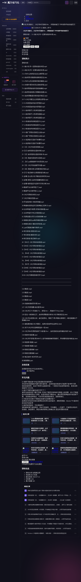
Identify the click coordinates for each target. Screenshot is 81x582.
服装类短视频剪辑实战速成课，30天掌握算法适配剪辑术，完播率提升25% (68, 450)
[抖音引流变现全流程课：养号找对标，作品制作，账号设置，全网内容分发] (26, 450)
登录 (75, 2)
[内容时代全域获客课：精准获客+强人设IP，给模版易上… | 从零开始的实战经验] (26, 440)
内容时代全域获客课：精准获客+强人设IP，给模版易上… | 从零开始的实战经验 (39, 440)
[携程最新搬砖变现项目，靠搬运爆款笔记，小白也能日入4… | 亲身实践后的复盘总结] (55, 430)
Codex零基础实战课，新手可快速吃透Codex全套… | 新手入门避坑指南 (40, 420)
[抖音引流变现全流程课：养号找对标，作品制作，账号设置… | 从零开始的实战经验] (55, 440)
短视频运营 (30, 18)
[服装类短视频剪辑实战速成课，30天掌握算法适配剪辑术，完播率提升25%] (55, 450)
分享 (37, 46)
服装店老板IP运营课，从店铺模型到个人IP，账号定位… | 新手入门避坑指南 (39, 430)
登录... (24, 371)
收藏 (32, 46)
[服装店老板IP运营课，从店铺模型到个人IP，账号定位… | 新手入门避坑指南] (26, 430)
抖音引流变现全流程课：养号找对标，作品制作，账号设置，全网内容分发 (39, 450)
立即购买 (26, 46)
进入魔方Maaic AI (9, 89)
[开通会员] (67, 2)
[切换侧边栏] (3, 2)
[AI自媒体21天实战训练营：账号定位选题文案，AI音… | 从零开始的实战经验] (55, 421)
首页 (27, 16)
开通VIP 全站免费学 (11, 19)
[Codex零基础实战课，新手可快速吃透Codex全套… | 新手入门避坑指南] (26, 421)
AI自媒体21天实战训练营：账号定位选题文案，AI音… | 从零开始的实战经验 (69, 420)
